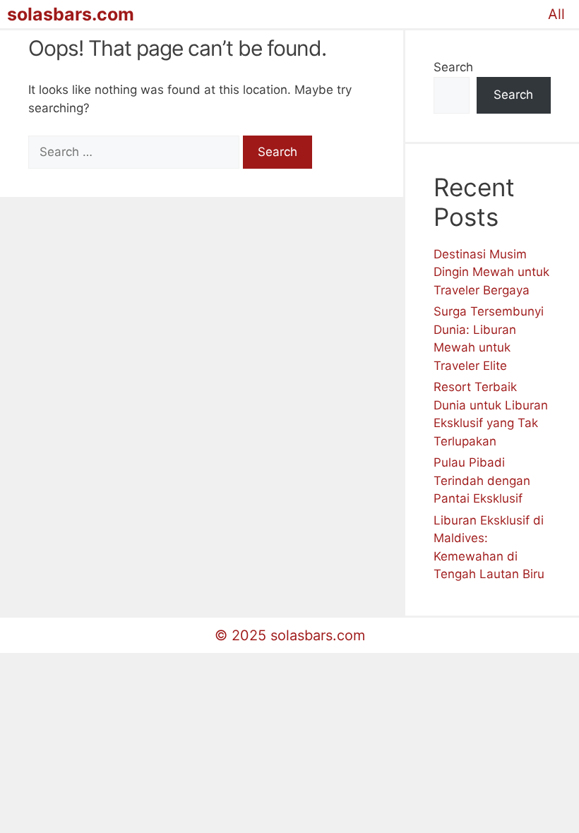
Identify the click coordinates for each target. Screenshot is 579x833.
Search (453, 67)
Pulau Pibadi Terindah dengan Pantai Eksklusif (482, 480)
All (556, 14)
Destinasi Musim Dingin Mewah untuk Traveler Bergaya (491, 272)
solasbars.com (70, 14)
